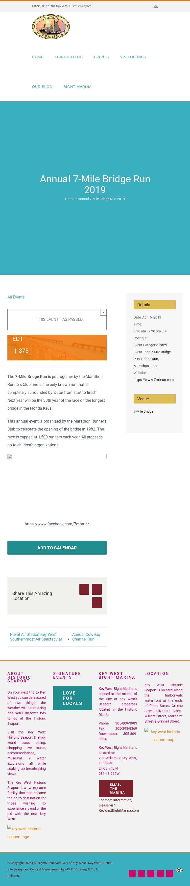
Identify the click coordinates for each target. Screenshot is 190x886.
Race (154, 366)
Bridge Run (149, 359)
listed (163, 345)
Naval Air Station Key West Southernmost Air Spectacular (36, 637)
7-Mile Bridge (143, 411)
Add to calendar (57, 547)
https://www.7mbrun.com (154, 380)
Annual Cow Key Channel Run (86, 637)
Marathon (141, 366)
